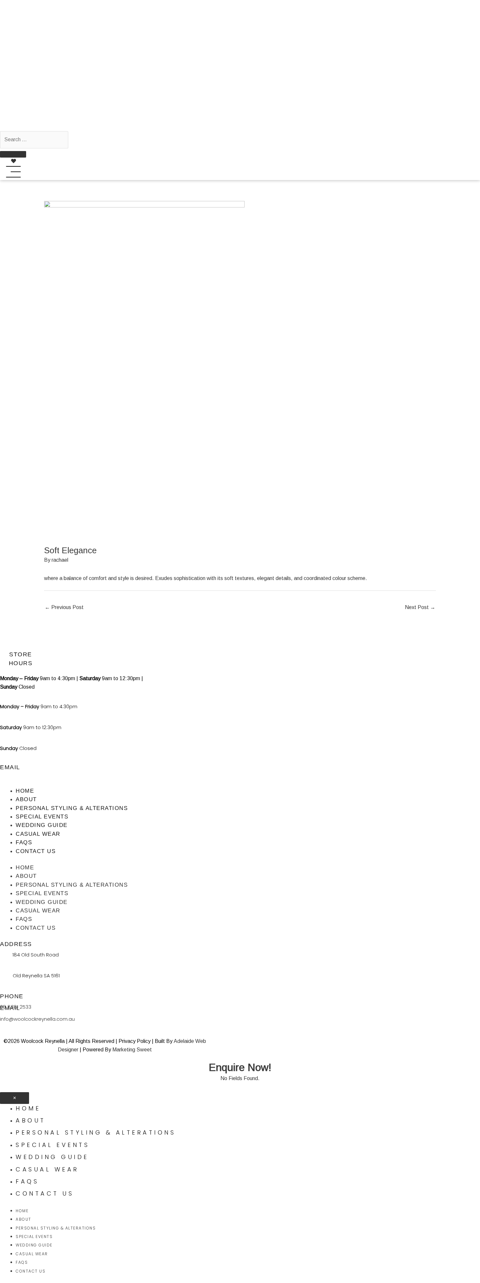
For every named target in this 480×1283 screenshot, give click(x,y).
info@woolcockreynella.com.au (37, 1019)
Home (25, 791)
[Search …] (34, 139)
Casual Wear (38, 834)
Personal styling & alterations (72, 808)
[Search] (13, 154)
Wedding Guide (42, 825)
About (26, 799)
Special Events (42, 817)
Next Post (420, 607)
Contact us (36, 851)
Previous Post (64, 607)
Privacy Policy (135, 1041)
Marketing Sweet (132, 1049)
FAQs (24, 842)
